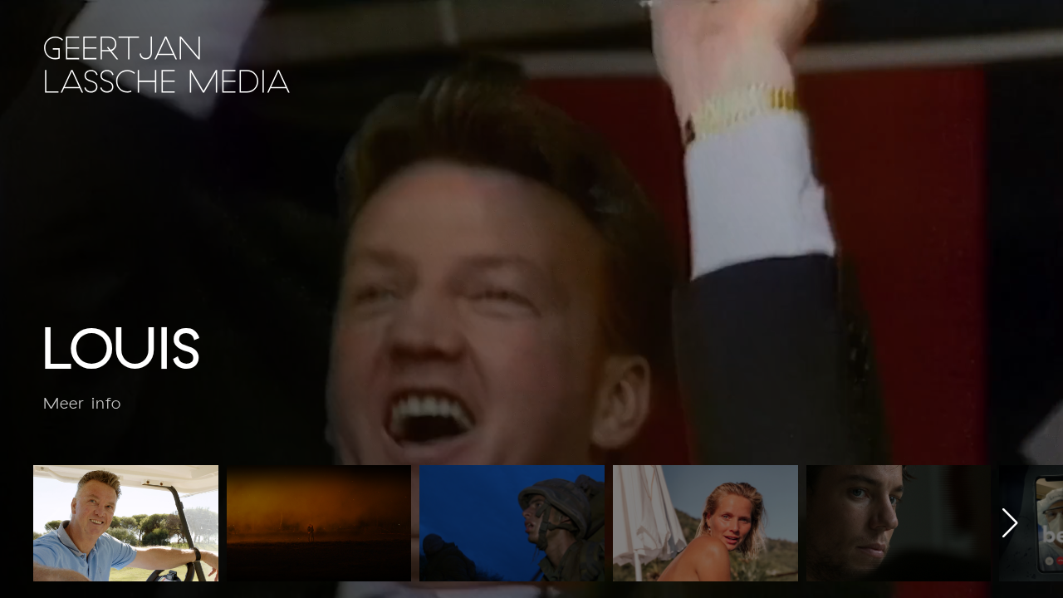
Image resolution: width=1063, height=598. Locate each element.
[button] (1010, 523)
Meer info (82, 403)
